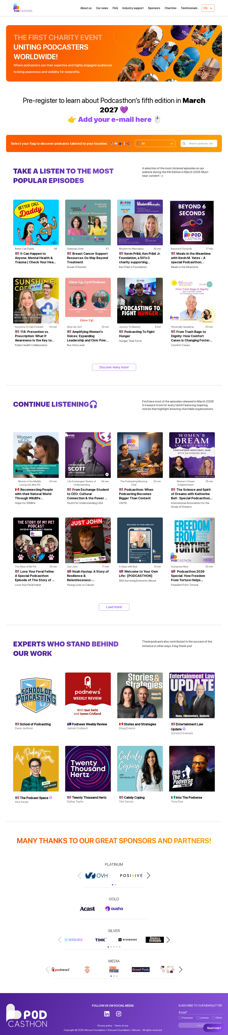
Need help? (214, 1027)
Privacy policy (104, 1025)
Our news (102, 8)
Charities (170, 8)
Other (219, 1017)
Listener (204, 1017)
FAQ (115, 8)
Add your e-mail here (115, 119)
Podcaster (187, 1017)
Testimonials (189, 8)
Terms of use (121, 1025)
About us (86, 8)
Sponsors (154, 8)
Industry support (133, 8)
